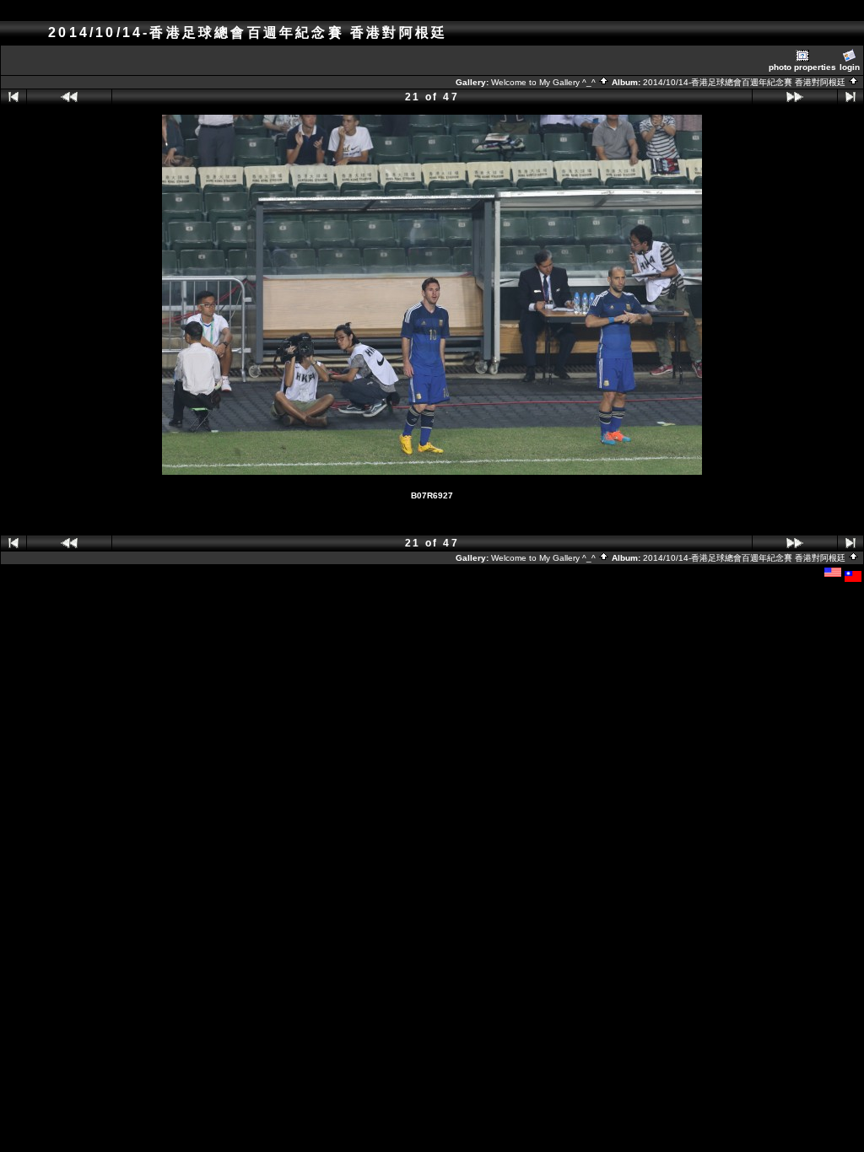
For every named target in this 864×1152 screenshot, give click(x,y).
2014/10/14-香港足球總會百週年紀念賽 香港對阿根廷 (745, 82)
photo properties (802, 67)
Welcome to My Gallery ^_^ (544, 82)
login (850, 67)
